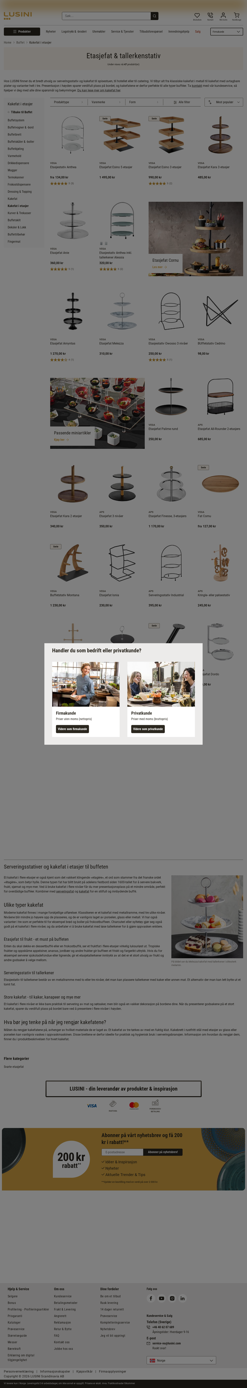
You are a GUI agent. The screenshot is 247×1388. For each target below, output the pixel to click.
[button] (86, 699)
